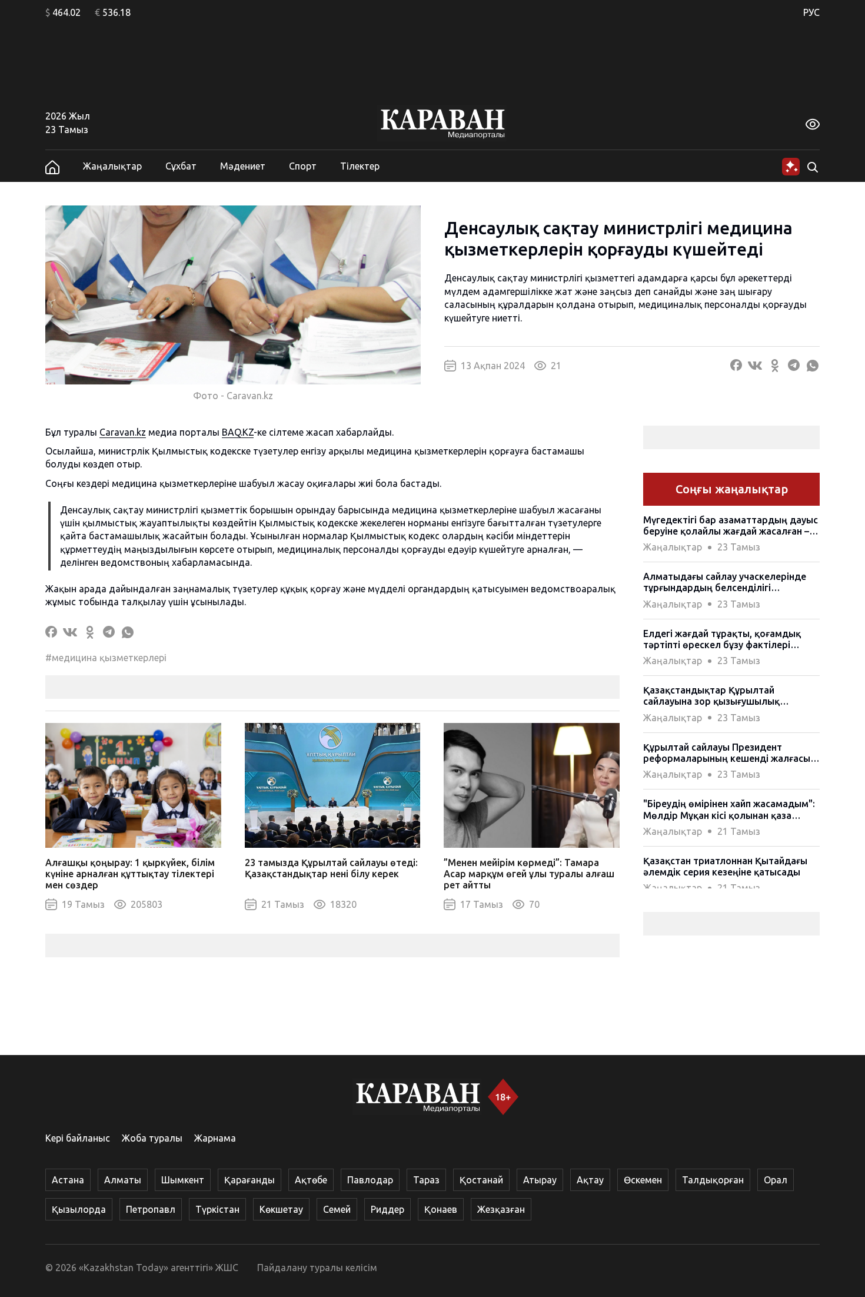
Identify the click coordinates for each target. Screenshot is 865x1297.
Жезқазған (501, 1209)
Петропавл (150, 1209)
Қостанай (481, 1180)
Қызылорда (79, 1209)
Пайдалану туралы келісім (317, 1267)
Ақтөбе (311, 1180)
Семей (337, 1209)
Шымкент (182, 1180)
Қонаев (440, 1209)
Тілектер (360, 166)
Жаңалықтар (112, 166)
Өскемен (643, 1180)
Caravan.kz (122, 432)
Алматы (122, 1180)
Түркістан (217, 1209)
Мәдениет (242, 166)
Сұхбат (181, 166)
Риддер (387, 1209)
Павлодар (370, 1180)
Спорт (303, 166)
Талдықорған (713, 1180)
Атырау (540, 1180)
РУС (811, 12)
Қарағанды (249, 1180)
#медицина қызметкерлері (106, 657)
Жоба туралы (152, 1138)
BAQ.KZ (238, 432)
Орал (775, 1180)
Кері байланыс (77, 1138)
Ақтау (590, 1180)
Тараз (426, 1180)
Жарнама (215, 1138)
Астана (68, 1180)
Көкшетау (281, 1209)
